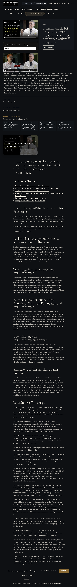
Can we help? (48, 47)
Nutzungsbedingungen (45, 583)
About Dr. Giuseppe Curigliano (12, 102)
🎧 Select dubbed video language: (16, 45)
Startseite (45, 24)
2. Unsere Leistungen (48, 9)
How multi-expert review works (12, 110)
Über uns (51, 14)
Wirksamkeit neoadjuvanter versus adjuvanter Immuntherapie (37, 188)
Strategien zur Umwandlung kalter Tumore (30, 201)
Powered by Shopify (57, 583)
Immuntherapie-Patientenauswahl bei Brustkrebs (32, 186)
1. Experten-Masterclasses (19, 9)
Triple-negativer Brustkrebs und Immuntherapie (32, 191)
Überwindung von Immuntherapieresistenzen (31, 198)
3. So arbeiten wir (14, 14)
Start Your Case (34, 14)
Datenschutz (34, 583)
